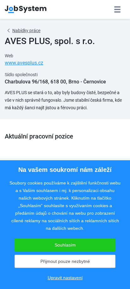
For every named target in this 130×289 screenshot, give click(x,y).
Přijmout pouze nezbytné (65, 261)
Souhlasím (65, 244)
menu (117, 9)
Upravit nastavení (65, 277)
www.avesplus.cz (24, 63)
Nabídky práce (26, 30)
